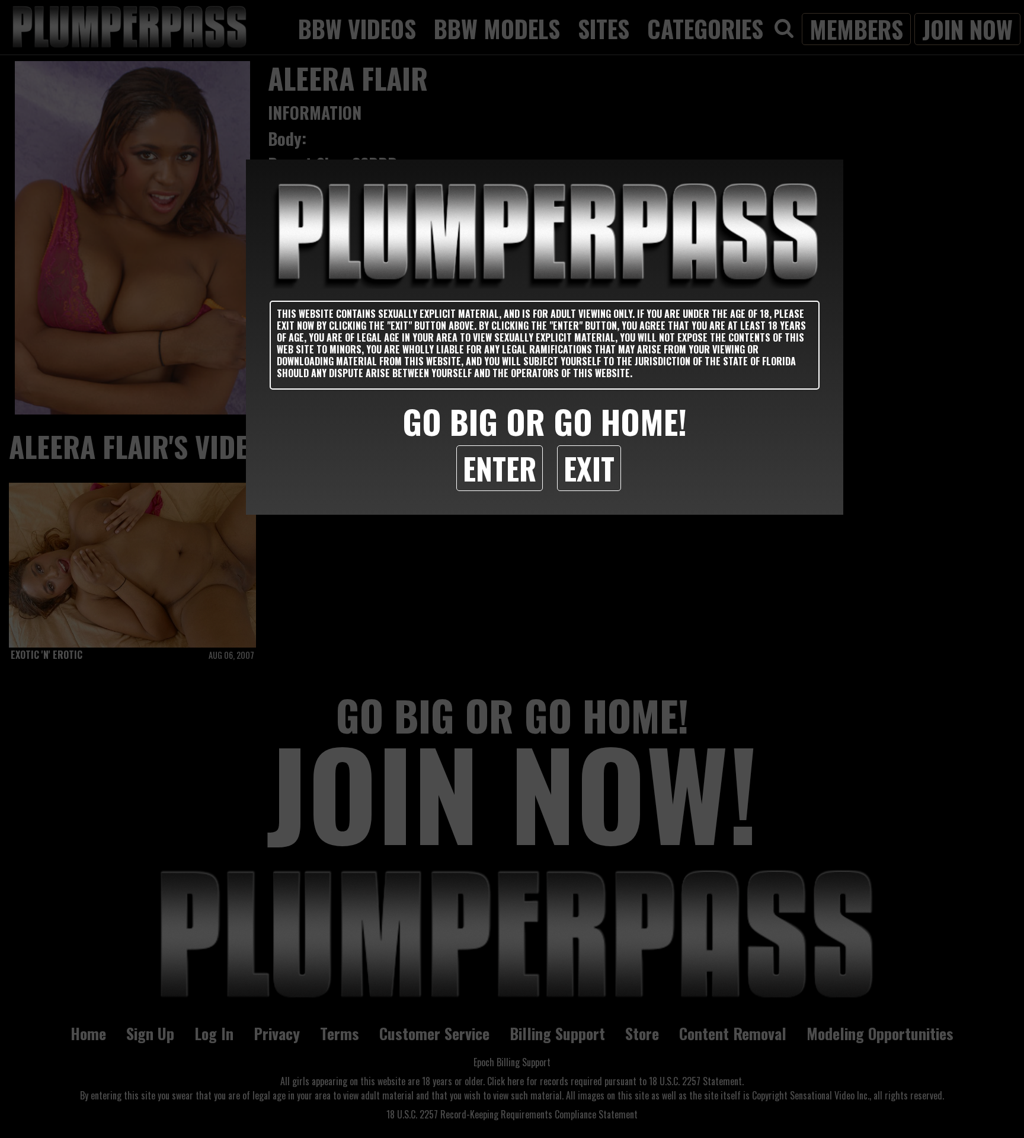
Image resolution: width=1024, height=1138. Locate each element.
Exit (589, 468)
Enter (499, 468)
